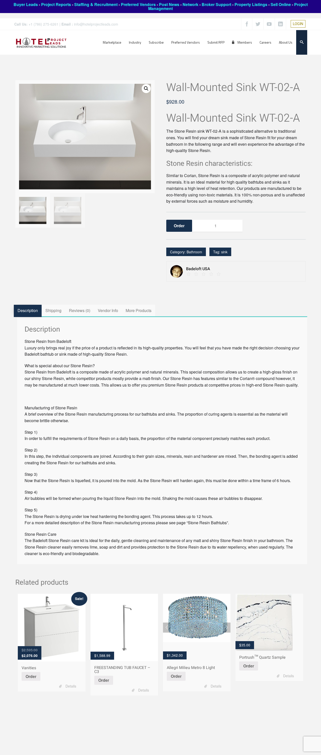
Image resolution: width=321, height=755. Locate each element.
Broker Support (216, 4)
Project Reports (56, 4)
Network (190, 4)
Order (31, 676)
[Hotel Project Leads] (41, 42)
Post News (169, 4)
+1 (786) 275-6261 (43, 24)
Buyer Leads (26, 4)
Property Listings (250, 4)
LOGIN (298, 24)
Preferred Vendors (138, 4)
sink (224, 251)
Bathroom (194, 251)
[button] (146, 88)
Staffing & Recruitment (96, 4)
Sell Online (281, 4)
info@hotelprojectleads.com (96, 24)
